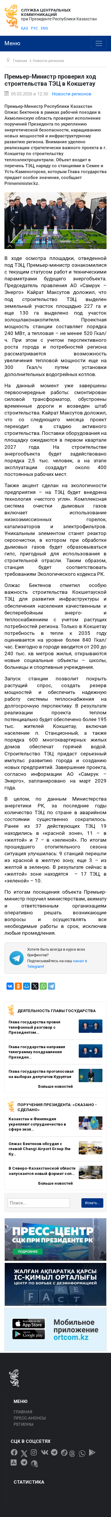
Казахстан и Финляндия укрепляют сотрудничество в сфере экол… (37, 1123)
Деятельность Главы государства (56, 1010)
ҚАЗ (24, 28)
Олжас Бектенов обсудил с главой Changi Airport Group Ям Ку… (39, 1148)
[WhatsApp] (43, 986)
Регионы (23, 1424)
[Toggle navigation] (99, 43)
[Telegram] (51, 986)
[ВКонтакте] (10, 986)
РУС (34, 28)
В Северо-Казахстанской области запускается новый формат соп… (42, 1171)
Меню (12, 43)
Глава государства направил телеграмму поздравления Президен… (37, 1051)
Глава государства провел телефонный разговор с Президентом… (34, 1027)
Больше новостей (55, 1086)
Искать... (92, 1203)
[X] (34, 986)
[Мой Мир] (26, 986)
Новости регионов (71, 94)
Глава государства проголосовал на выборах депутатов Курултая (41, 1074)
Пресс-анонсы (30, 1418)
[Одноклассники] (18, 986)
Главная (23, 1411)
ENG (44, 28)
